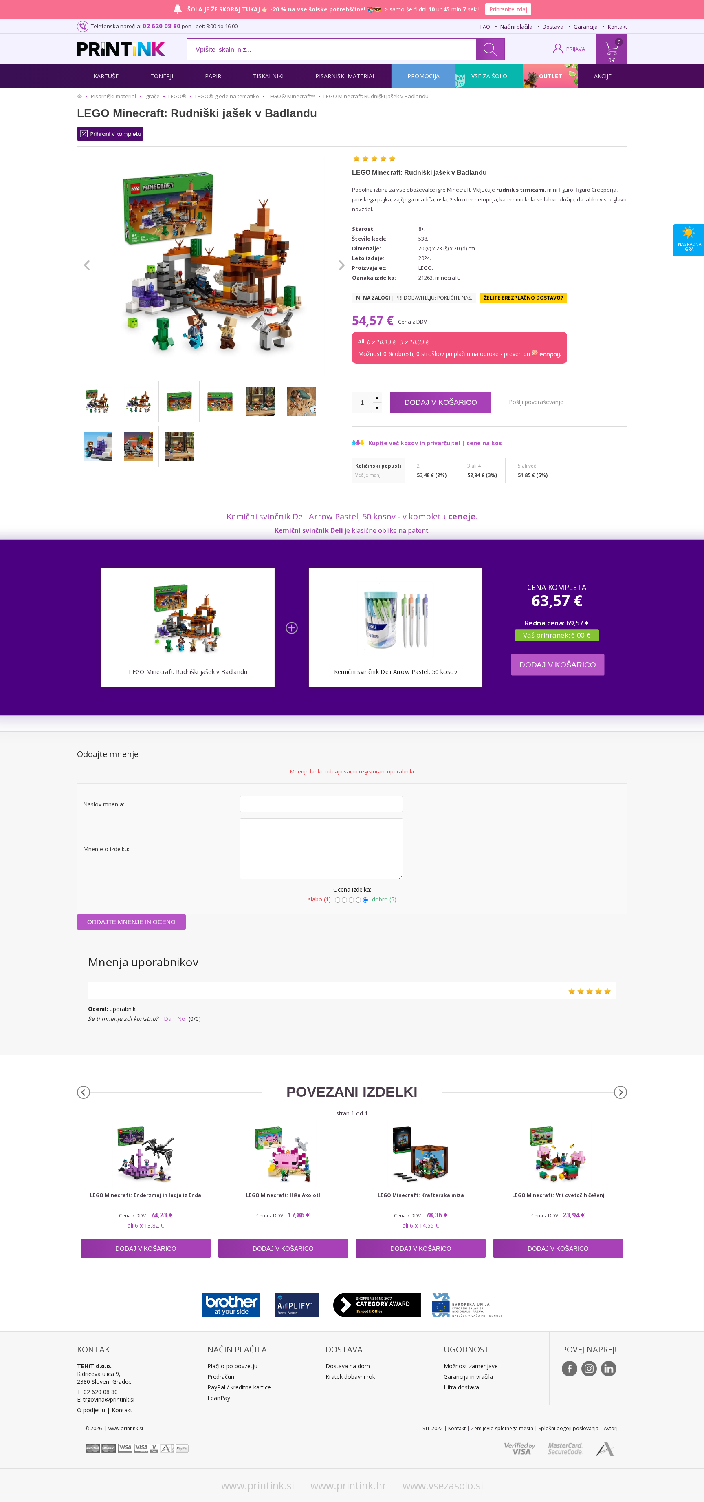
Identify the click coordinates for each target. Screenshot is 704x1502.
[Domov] (81, 96)
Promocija (423, 76)
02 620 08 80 (161, 26)
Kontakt (617, 26)
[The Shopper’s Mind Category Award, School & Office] (377, 1303)
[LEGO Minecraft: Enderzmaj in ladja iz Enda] (146, 1155)
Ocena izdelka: (352, 889)
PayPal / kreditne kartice (239, 1387)
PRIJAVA (575, 49)
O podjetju (91, 1410)
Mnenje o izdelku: (106, 849)
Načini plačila (516, 26)
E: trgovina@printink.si (105, 1399)
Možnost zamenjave (471, 1366)
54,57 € (374, 320)
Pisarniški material (345, 76)
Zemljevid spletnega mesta (502, 1428)
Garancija (586, 26)
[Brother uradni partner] (231, 1303)
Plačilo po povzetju (232, 1366)
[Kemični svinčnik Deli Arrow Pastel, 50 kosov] (395, 619)
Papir (213, 76)
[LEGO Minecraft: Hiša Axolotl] (283, 1155)
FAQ (485, 26)
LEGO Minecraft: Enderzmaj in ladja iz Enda (145, 1195)
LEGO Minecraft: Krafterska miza (421, 1195)
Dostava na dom (348, 1366)
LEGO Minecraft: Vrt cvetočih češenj (558, 1195)
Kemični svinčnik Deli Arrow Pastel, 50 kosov (395, 672)
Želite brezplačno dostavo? (523, 297)
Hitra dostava (461, 1387)
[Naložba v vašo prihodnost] (467, 1303)
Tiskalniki (268, 76)
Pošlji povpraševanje (536, 402)
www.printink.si (257, 1485)
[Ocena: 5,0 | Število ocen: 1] (374, 158)
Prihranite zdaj (508, 9)
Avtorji (611, 1428)
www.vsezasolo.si (443, 1485)
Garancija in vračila (468, 1377)
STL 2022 (432, 1428)
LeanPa (217, 1398)
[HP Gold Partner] (296, 1303)
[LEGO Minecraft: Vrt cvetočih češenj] (558, 1155)
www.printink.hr (348, 1485)
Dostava (553, 26)
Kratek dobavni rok (350, 1377)
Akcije (603, 76)
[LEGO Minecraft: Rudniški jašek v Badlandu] (97, 401)
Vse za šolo (489, 76)
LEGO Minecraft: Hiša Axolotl (283, 1195)
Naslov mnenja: (103, 804)
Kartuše (106, 76)
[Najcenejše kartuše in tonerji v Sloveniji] (121, 49)
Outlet (550, 76)
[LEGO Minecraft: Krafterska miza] (421, 1155)
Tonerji (161, 76)
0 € (611, 60)
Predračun (220, 1377)
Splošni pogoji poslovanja (568, 1428)
